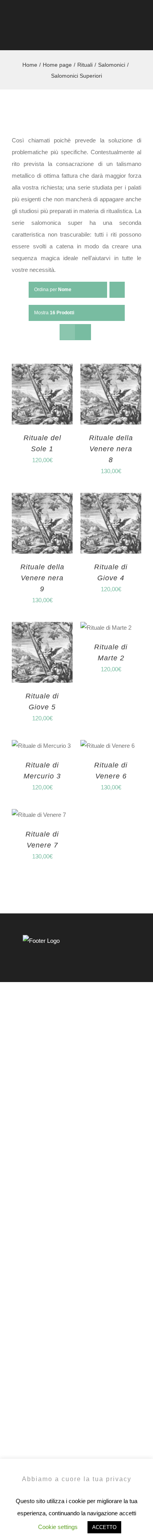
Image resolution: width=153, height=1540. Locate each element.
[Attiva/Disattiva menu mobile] (138, 35)
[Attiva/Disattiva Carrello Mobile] (124, 35)
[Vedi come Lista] (83, 332)
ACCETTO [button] (104, 1527)
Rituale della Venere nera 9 (42, 578)
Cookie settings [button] (58, 1527)
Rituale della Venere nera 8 (111, 449)
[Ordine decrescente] (117, 290)
